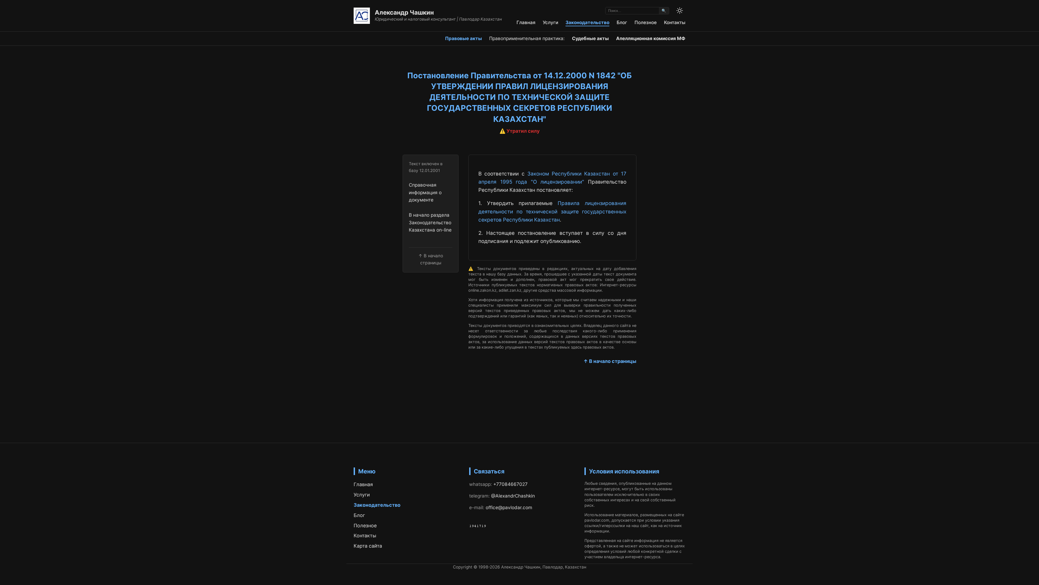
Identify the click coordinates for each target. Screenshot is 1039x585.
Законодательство (587, 22)
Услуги (550, 22)
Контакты (674, 22)
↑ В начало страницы (609, 361)
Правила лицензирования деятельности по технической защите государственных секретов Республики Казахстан (552, 211)
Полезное (645, 22)
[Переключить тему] (679, 10)
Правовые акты (463, 38)
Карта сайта (368, 546)
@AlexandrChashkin (513, 496)
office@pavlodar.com (509, 507)
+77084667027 (510, 484)
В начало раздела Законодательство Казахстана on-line (430, 222)
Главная (526, 22)
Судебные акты (590, 38)
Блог (622, 22)
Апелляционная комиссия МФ (650, 38)
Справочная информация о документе (425, 192)
